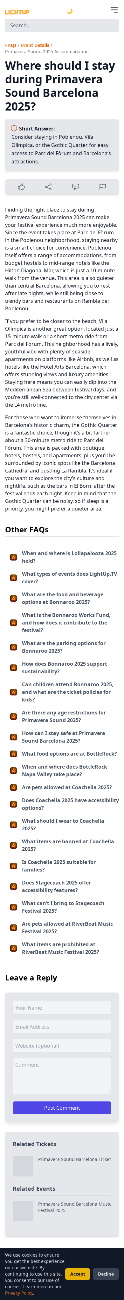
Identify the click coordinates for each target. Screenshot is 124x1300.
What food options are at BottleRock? (69, 753)
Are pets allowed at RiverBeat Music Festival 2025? (67, 927)
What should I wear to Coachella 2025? (63, 824)
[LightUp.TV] (17, 10)
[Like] (21, 187)
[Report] (103, 187)
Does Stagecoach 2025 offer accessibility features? (56, 886)
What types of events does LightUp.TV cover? (69, 577)
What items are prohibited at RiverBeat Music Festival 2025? (60, 948)
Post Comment (62, 1107)
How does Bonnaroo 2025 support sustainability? (64, 667)
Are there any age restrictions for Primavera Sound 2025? (64, 716)
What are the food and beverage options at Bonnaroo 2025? (62, 598)
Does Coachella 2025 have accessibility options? (70, 804)
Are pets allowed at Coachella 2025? (67, 787)
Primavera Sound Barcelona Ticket (74, 1159)
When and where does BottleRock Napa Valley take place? (64, 770)
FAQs (11, 45)
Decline (106, 1274)
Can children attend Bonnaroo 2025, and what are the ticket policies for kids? (68, 692)
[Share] (48, 187)
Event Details (35, 45)
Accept (77, 1274)
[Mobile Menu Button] (114, 10)
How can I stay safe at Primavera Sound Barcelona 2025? (63, 737)
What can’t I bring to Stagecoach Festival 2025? (63, 907)
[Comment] (75, 187)
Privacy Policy (19, 1293)
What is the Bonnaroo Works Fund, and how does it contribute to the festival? (66, 623)
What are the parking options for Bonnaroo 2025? (64, 647)
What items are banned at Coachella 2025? (68, 845)
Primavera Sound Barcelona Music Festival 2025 (74, 1207)
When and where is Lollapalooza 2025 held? (69, 557)
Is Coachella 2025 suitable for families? (59, 866)
